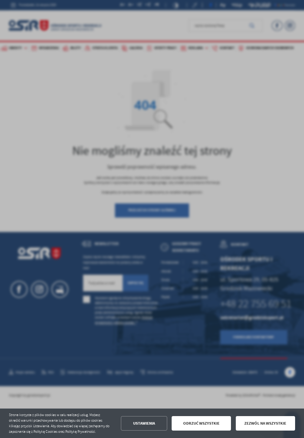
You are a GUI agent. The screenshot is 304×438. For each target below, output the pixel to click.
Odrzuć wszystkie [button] (201, 423)
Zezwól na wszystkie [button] (265, 423)
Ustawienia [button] (144, 423)
